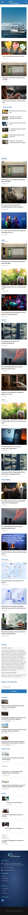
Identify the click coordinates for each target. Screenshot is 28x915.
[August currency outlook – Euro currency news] (5, 124)
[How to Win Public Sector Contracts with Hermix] (14, 570)
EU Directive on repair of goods (14, 802)
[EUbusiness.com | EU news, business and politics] (14, 2)
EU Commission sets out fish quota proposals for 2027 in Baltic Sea (12, 25)
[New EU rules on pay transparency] (5, 825)
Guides (3, 793)
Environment (5, 479)
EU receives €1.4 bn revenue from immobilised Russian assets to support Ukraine (17, 142)
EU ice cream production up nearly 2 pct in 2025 (13, 56)
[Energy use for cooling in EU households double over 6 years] (14, 382)
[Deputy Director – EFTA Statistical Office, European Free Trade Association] (5, 768)
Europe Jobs (5, 749)
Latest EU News (7, 107)
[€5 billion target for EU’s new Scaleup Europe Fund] (5, 136)
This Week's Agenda (6, 648)
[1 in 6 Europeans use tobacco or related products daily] (13, 92)
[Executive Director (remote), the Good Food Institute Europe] (5, 754)
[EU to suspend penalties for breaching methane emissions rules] (14, 357)
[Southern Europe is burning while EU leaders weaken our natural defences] (4, 702)
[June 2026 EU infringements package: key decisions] (5, 837)
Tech (3, 400)
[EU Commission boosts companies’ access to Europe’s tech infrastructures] (14, 302)
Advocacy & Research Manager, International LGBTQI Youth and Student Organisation (13, 785)
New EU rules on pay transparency (14, 828)
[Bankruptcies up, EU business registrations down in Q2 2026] (13, 69)
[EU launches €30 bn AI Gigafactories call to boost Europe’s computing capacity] (14, 462)
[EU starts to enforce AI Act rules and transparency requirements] (14, 436)
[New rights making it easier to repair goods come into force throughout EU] (14, 491)
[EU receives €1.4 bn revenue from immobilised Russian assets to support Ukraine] (5, 142)
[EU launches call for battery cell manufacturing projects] (14, 331)
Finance (4, 158)
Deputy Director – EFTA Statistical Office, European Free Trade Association (12, 772)
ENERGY (3, 320)
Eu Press (4, 697)
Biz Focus (4, 559)
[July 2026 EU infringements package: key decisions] (5, 811)
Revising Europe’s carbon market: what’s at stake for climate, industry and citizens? (13, 730)
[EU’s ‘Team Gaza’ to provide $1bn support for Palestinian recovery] (14, 220)
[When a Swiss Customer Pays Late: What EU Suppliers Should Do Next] (14, 621)
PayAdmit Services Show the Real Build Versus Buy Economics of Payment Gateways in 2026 (13, 608)
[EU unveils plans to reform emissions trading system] (14, 542)
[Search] (26, 2)
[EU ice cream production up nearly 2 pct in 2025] (13, 48)
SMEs (3, 240)
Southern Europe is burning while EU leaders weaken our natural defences (12, 706)
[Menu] (2, 2)
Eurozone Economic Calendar (9, 672)
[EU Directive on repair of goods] (5, 799)
